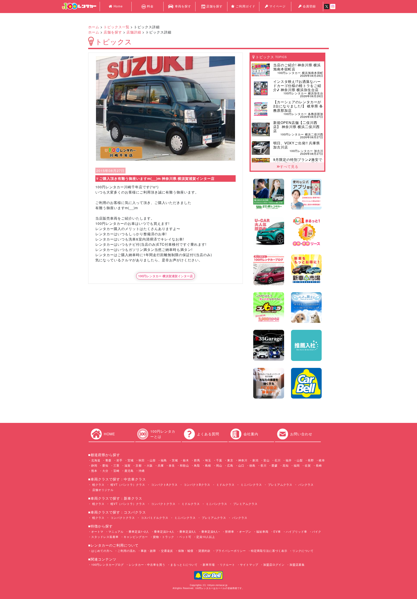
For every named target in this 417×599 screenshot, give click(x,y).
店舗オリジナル (102, 490)
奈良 (172, 465)
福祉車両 (262, 531)
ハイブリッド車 (296, 531)
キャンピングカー (136, 537)
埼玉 (208, 460)
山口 (241, 465)
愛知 (105, 465)
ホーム (93, 26)
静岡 (94, 465)
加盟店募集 (297, 564)
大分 (105, 471)
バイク (316, 531)
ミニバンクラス (251, 484)
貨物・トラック (163, 537)
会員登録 (309, 6)
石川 (278, 460)
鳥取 (197, 465)
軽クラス (97, 484)
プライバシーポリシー (230, 551)
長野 (311, 460)
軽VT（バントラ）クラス (127, 484)
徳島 (252, 465)
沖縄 (142, 471)
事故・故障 (148, 551)
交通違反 (167, 551)
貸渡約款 (204, 551)
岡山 (219, 465)
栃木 (186, 460)
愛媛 (274, 465)
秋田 (142, 460)
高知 (286, 465)
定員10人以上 (205, 537)
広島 (230, 465)
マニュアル (116, 531)
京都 (139, 465)
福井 (289, 460)
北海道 (95, 460)
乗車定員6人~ (210, 531)
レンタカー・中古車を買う (147, 564)
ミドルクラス (225, 484)
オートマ (97, 531)
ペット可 (185, 537)
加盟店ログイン (274, 564)
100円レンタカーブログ (107, 564)
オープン (245, 531)
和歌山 (184, 465)
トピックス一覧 (116, 26)
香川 (263, 465)
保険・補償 (185, 551)
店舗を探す (214, 6)
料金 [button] (150, 6)
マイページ (277, 6)
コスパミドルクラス (154, 518)
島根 (208, 465)
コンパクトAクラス (164, 484)
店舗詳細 (133, 32)
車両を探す (182, 6)
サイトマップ (249, 564)
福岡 (297, 465)
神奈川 (242, 460)
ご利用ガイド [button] (245, 6)
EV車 (277, 531)
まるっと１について (184, 564)
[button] (106, 108)
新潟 (255, 460)
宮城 (130, 460)
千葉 (219, 460)
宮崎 (116, 471)
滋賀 (127, 465)
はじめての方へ (102, 551)
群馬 (197, 460)
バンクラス (305, 484)
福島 (164, 460)
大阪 (150, 465)
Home (118, 6)
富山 (266, 460)
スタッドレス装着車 (105, 537)
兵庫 (161, 465)
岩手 (119, 460)
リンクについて (303, 551)
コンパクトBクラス (196, 484)
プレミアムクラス (279, 484)
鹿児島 (129, 471)
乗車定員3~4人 (164, 531)
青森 (108, 460)
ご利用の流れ (126, 551)
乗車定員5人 (187, 531)
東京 (230, 460)
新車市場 (209, 564)
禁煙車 (229, 531)
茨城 (175, 460)
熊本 (94, 471)
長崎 (319, 465)
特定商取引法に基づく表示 (269, 551)
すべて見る (289, 166)
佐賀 (308, 465)
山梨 (300, 460)
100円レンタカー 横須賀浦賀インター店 (165, 276)
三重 (116, 465)
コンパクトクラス (162, 504)
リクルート (227, 564)
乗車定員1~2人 (139, 531)
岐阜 (322, 460)
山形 (153, 460)
